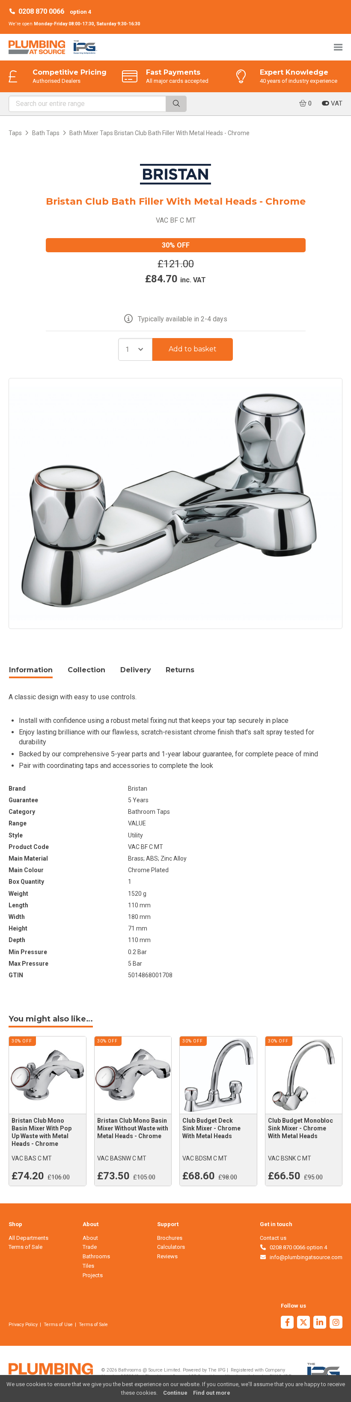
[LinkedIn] (319, 1323)
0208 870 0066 (41, 11)
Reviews (167, 1256)
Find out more (211, 1393)
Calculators (171, 1247)
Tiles (88, 1266)
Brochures (169, 1238)
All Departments (28, 1238)
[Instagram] (336, 1323)
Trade (90, 1247)
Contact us (273, 1238)
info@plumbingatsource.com (304, 1257)
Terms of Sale (25, 1247)
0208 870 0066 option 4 (297, 1247)
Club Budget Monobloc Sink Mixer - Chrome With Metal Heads (300, 1128)
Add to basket (193, 349)
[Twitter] (303, 1323)
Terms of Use (58, 1324)
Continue (175, 1393)
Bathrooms (96, 1256)
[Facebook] (287, 1323)
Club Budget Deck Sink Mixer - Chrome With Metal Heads (211, 1128)
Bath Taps (45, 133)
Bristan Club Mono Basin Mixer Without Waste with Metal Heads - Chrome (132, 1128)
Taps (15, 133)
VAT (335, 103)
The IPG (217, 1370)
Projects (93, 1275)
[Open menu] (338, 47)
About (90, 1238)
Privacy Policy (23, 1324)
